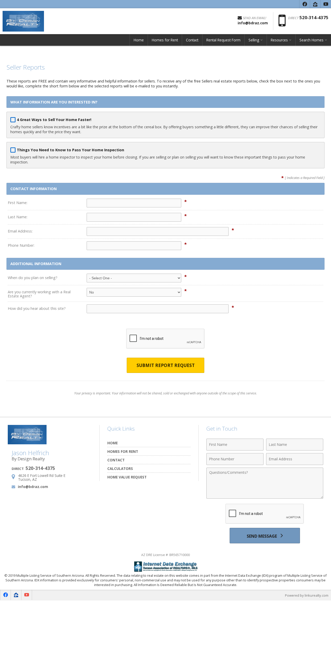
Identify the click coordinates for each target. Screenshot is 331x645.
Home (139, 40)
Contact (192, 40)
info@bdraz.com (33, 486)
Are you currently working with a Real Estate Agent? (39, 293)
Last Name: (17, 216)
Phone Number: (21, 245)
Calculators (120, 468)
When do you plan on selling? (32, 277)
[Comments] (264, 497)
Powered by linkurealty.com (306, 595)
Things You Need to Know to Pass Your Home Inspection (70, 149)
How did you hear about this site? (37, 308)
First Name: (17, 202)
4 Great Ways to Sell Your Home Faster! (54, 119)
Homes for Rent (165, 40)
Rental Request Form (223, 40)
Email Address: (20, 231)
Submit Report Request (166, 365)
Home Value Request (127, 477)
